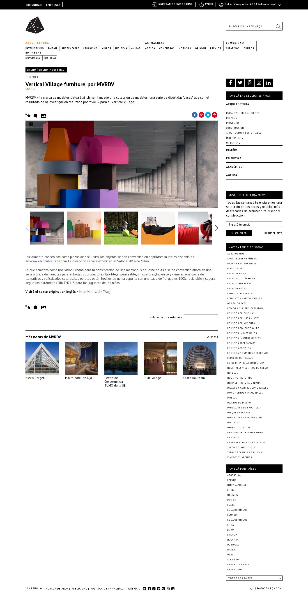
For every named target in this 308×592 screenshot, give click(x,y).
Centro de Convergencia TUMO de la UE (115, 381)
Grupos (249, 48)
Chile (230, 524)
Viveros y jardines (239, 457)
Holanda (233, 539)
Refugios (233, 437)
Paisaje (52, 48)
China (231, 490)
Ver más (212, 337)
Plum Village (152, 378)
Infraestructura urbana (244, 382)
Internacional (236, 485)
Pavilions (233, 422)
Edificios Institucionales (244, 338)
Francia (232, 534)
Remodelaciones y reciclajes (246, 442)
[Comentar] (35, 116)
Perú (230, 554)
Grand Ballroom (194, 378)
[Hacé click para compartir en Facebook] (194, 114)
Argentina (234, 475)
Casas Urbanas (237, 288)
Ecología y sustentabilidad (245, 308)
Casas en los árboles (241, 278)
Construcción (235, 127)
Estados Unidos (237, 509)
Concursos (167, 48)
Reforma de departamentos (245, 432)
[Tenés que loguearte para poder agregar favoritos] (28, 115)
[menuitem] (250, 6)
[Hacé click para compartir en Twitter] (208, 114)
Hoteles (232, 372)
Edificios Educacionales (243, 328)
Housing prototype (239, 377)
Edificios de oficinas (241, 313)
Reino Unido (235, 569)
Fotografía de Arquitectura (245, 362)
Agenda (150, 48)
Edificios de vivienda (241, 323)
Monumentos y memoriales (245, 392)
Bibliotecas (234, 268)
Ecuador (232, 514)
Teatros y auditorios (241, 447)
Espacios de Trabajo (240, 358)
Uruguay (232, 495)
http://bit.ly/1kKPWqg (94, 291)
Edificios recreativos (241, 343)
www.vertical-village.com (48, 261)
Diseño (31, 69)
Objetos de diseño (239, 402)
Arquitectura (37, 42)
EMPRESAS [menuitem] (53, 5)
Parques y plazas (238, 412)
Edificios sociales (239, 348)
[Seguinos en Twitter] (240, 83)
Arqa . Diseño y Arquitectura (36, 23)
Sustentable (70, 48)
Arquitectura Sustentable (244, 132)
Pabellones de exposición (244, 407)
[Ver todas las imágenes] (44, 114)
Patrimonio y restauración (245, 417)
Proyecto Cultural (239, 427)
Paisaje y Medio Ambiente (243, 113)
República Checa (238, 564)
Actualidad (155, 42)
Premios (215, 48)
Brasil (231, 549)
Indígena (121, 48)
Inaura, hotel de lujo (78, 378)
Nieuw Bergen (35, 378)
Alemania (233, 559)
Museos (232, 397)
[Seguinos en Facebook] (230, 83)
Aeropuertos (235, 253)
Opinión (200, 48)
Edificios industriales (242, 333)
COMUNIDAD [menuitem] (34, 5)
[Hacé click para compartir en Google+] (201, 114)
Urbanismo (90, 48)
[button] (278, 26)
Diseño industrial (51, 69)
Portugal (233, 544)
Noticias (185, 48)
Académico (234, 166)
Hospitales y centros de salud (247, 367)
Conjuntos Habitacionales (244, 298)
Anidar (135, 48)
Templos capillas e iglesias (245, 452)
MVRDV (30, 89)
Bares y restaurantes (241, 263)
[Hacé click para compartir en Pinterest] (214, 114)
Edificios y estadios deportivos (247, 353)
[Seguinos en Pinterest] (249, 83)
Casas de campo (237, 273)
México (231, 500)
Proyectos (232, 122)
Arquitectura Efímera (242, 258)
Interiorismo (34, 48)
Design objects (236, 303)
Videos (106, 48)
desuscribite (273, 233)
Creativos (233, 48)
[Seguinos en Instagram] (259, 83)
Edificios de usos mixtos (243, 318)
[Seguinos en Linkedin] (268, 83)
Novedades (32, 57)
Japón (231, 529)
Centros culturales (240, 293)
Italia (231, 504)
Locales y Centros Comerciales (247, 387)
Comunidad (235, 42)
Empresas (33, 52)
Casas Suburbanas (239, 283)
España (232, 480)
